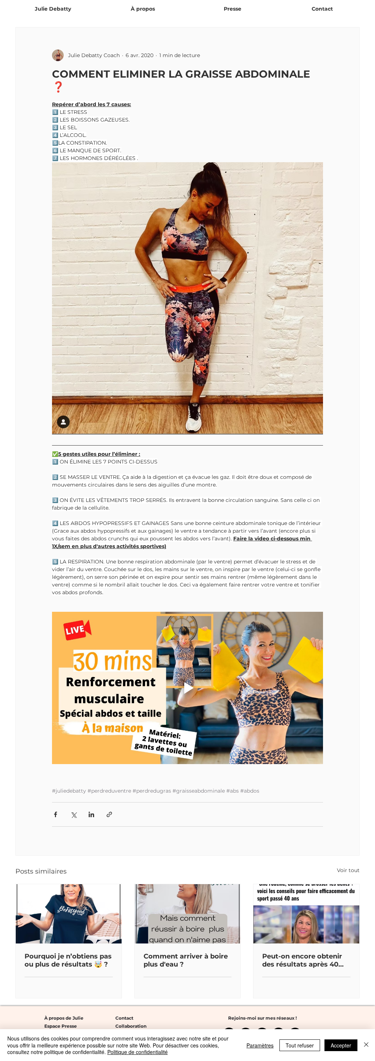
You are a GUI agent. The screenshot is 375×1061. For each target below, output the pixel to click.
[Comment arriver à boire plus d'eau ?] (188, 913)
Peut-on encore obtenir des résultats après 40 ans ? (302, 960)
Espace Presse (60, 1026)
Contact (124, 1018)
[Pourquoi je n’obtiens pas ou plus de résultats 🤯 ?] (69, 913)
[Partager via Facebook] (55, 814)
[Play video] (187, 688)
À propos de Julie (63, 1018)
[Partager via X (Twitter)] (73, 814)
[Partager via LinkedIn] (91, 814)
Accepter (341, 1045)
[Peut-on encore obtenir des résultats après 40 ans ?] (306, 913)
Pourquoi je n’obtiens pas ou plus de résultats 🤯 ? (68, 960)
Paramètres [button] (260, 1045)
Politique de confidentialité (137, 1052)
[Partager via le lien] (109, 814)
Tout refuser (300, 1045)
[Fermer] (366, 1045)
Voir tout (348, 870)
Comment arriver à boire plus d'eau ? (186, 960)
